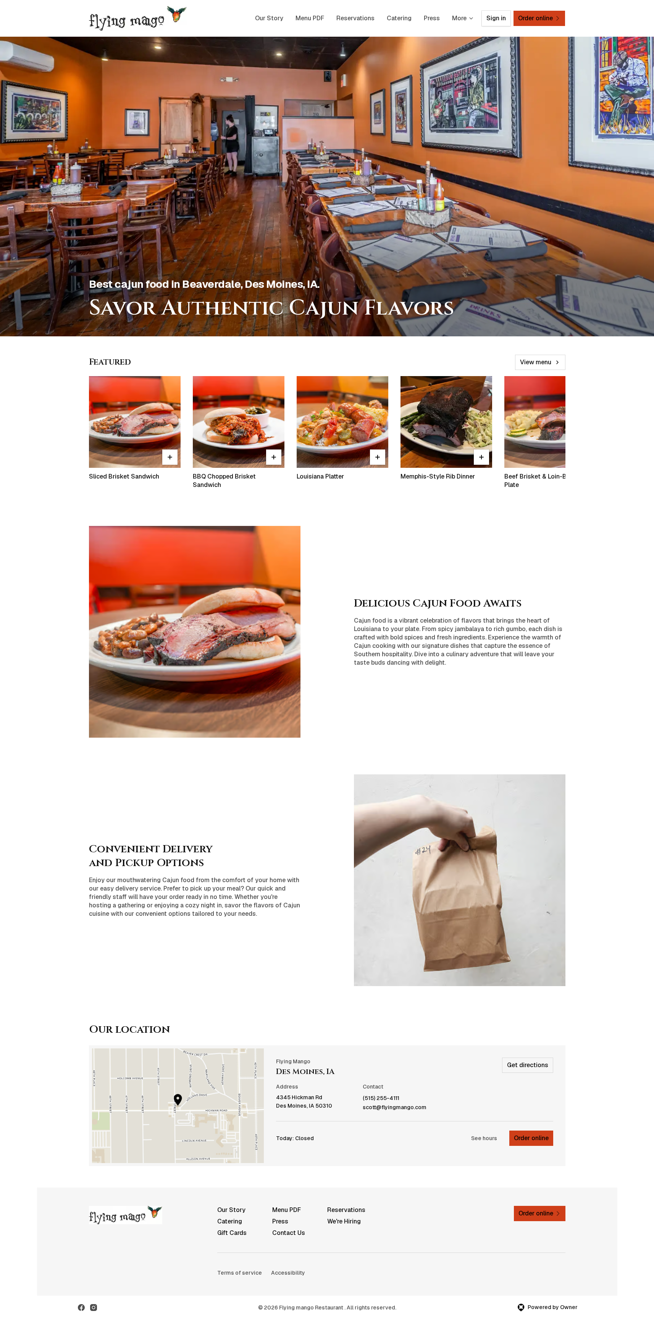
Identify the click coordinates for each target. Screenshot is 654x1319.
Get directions (527, 1065)
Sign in (496, 18)
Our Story (269, 18)
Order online (531, 1138)
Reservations (355, 18)
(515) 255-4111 (381, 1098)
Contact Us (288, 1233)
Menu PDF (310, 18)
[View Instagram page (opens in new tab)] (93, 1307)
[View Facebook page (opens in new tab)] (81, 1307)
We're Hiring (344, 1221)
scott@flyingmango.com (394, 1107)
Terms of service (239, 1272)
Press (432, 18)
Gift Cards (232, 1233)
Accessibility (288, 1272)
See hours (484, 1138)
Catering (399, 18)
